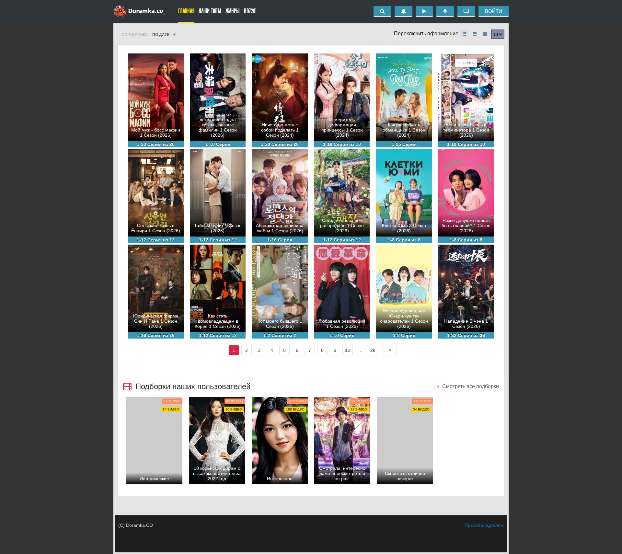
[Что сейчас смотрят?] (466, 11)
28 (372, 350)
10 (347, 350)
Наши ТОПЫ (210, 11)
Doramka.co (139, 11)
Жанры (232, 11)
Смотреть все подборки (470, 386)
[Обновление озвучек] (445, 11)
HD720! (250, 11)
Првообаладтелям (484, 525)
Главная (186, 11)
